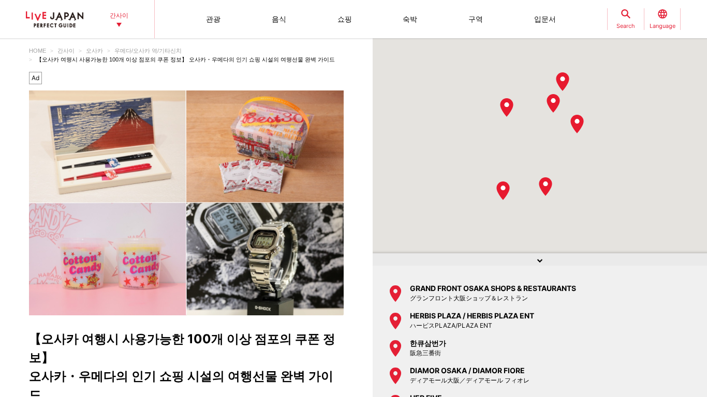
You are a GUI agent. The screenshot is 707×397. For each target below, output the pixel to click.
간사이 (66, 51)
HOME (37, 51)
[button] (506, 107)
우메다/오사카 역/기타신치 (148, 51)
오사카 (94, 51)
